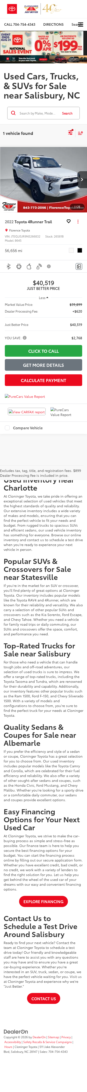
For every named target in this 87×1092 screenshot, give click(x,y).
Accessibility (12, 1042)
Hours (8, 1047)
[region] (43, 321)
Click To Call (43, 351)
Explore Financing (43, 901)
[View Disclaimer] (49, 266)
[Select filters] (70, 133)
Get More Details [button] (43, 365)
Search (67, 113)
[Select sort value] (79, 133)
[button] (19, 24)
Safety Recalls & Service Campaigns (47, 1042)
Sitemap (53, 1037)
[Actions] (78, 221)
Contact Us (43, 998)
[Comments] (79, 266)
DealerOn (39, 1037)
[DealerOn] (16, 1031)
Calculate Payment (43, 380)
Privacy (66, 1037)
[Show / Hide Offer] (41, 43)
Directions (53, 24)
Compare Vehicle (28, 427)
